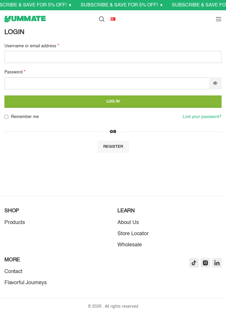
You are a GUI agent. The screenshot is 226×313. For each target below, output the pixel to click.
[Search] (102, 19)
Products (14, 222)
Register (113, 147)
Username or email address (31, 46)
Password (15, 72)
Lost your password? (202, 117)
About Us (128, 222)
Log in (113, 101)
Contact (13, 271)
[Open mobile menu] (219, 19)
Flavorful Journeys (25, 282)
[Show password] (215, 83)
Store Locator (133, 233)
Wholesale (129, 245)
